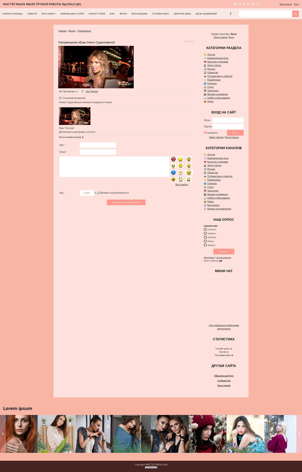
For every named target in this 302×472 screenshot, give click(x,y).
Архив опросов (223, 257)
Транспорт (213, 90)
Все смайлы (182, 184)
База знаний (224, 385)
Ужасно (211, 245)
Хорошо (211, 233)
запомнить (212, 133)
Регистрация (286, 4)
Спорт (210, 87)
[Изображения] (74, 116)
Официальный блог (224, 376)
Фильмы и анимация (217, 94)
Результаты (209, 257)
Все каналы (213, 205)
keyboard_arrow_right (299, 434)
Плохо (211, 241)
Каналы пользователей (219, 209)
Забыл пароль (216, 137)
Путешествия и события (219, 76)
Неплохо (212, 237)
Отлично (212, 229)
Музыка (211, 69)
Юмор (210, 101)
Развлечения (84, 31)
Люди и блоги (214, 65)
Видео (72, 31)
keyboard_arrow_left (3, 434)
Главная (62, 31)
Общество (212, 72)
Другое (211, 54)
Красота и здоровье (217, 61)
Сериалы (212, 83)
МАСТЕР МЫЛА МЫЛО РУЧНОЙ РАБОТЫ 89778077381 (42, 4)
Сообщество (223, 380)
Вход (296, 4)
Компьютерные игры (217, 58)
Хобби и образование (218, 98)
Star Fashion (92, 91)
